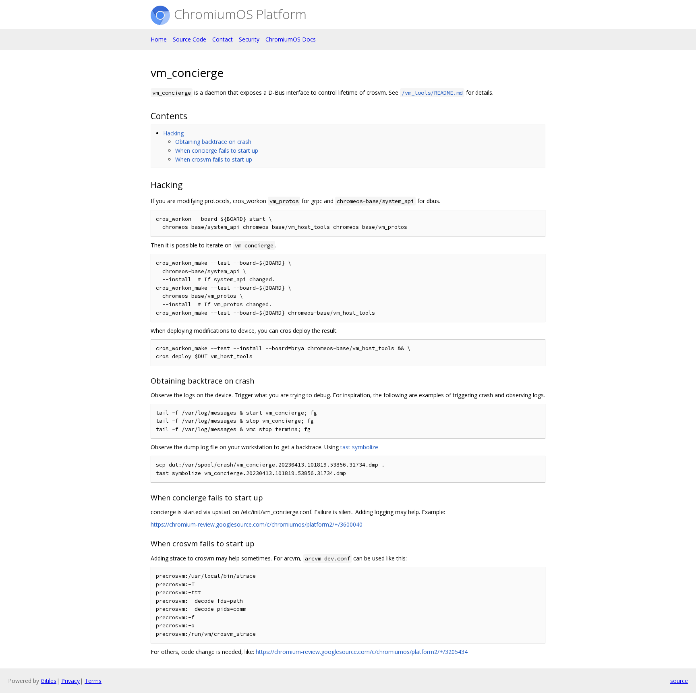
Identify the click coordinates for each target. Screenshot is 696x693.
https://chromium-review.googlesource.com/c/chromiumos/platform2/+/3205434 (362, 652)
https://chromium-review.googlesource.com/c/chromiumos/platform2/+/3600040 (256, 524)
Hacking (173, 133)
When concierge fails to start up (216, 150)
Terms (93, 681)
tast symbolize (359, 447)
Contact (222, 39)
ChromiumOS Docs (290, 39)
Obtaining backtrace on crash (213, 141)
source (679, 681)
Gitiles (48, 681)
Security (249, 39)
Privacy (70, 681)
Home (159, 39)
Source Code (189, 39)
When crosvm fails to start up (213, 159)
